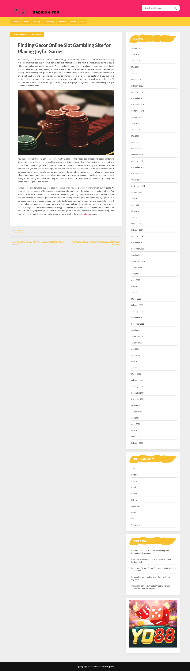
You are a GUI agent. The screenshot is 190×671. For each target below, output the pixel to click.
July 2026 (135, 55)
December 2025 (137, 98)
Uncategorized (137, 525)
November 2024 (137, 174)
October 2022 (136, 330)
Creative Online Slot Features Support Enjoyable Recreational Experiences (150, 552)
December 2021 (137, 393)
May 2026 (135, 67)
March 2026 (136, 80)
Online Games (137, 506)
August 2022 (136, 343)
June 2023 (135, 280)
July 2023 (135, 274)
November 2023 (137, 249)
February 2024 (137, 230)
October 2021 (136, 405)
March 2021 (136, 437)
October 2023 (136, 255)
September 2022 (138, 336)
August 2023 (136, 268)
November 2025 (137, 105)
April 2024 (135, 217)
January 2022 (137, 387)
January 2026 (137, 92)
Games (134, 494)
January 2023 (137, 311)
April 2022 (135, 368)
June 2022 (135, 355)
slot (82, 22)
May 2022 (135, 362)
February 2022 (137, 380)
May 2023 (135, 286)
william (39, 35)
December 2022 (137, 318)
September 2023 (138, 261)
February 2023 (137, 305)
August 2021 (136, 412)
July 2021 (135, 418)
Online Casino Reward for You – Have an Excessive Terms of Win (37, 243)
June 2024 (135, 205)
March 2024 (136, 224)
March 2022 (136, 374)
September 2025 (138, 111)
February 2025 (137, 155)
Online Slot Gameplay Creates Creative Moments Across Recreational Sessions (151, 587)
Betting (37, 22)
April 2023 (135, 293)
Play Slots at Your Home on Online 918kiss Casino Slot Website (96, 243)
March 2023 (136, 299)
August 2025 (136, 117)
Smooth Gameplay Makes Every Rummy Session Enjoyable (151, 578)
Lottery (62, 22)
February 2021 (137, 443)
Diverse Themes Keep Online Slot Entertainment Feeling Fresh (151, 560)
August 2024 (136, 192)
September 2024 (138, 186)
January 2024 (137, 236)
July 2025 (135, 124)
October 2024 (136, 180)
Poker (73, 22)
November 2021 (137, 399)
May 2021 (135, 431)
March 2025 (136, 148)
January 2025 (137, 161)
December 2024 (137, 167)
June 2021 (135, 424)
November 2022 (137, 324)
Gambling (49, 22)
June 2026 (135, 61)
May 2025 (135, 136)
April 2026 (135, 73)
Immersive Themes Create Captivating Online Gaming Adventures (153, 569)
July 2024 (135, 199)
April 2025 (135, 142)
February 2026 (137, 86)
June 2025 (135, 130)
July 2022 (135, 349)
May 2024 (135, 211)
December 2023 (137, 242)
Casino (16, 22)
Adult (26, 22)
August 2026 (136, 48)
